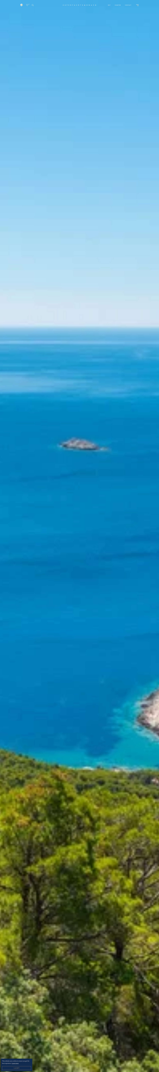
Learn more (15, 1063)
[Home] (21, 5)
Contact (128, 5)
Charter (118, 5)
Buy (109, 5)
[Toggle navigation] (137, 5)
